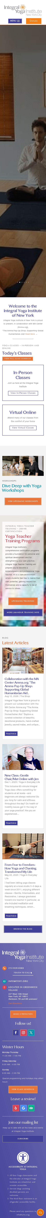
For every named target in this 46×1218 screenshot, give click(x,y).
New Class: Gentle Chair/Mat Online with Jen (22, 777)
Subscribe (23, 1139)
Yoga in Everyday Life (29, 782)
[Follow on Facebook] (16, 1032)
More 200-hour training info (23, 612)
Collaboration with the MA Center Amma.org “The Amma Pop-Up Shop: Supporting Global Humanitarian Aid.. (22, 686)
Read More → (31, 334)
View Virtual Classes (23, 428)
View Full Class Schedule (17, 358)
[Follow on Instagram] (23, 1032)
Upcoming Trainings (23, 601)
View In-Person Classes (23, 393)
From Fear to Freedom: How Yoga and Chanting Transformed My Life (20, 868)
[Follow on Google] (23, 1108)
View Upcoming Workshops (23, 501)
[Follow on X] (31, 1032)
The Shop (25, 697)
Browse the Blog (23, 929)
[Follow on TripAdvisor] (31, 1108)
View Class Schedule (23, 1089)
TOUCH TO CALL (22, 973)
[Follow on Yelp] (16, 1108)
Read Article (11, 734)
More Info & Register (23, 197)
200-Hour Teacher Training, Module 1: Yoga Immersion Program (23, 131)
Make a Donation (23, 1014)
